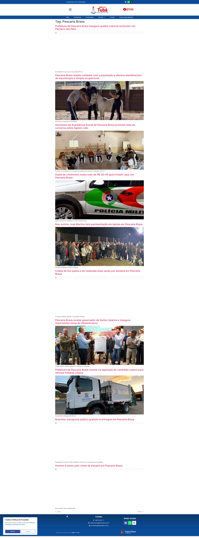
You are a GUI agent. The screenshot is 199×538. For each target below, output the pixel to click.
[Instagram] (131, 2)
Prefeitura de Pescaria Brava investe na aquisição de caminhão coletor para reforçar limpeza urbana (99, 371)
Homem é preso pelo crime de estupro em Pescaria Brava (88, 465)
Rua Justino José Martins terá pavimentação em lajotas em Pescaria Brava (98, 224)
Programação (90, 17)
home (67, 17)
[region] (20, 526)
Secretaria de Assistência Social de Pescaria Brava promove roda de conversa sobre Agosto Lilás (95, 126)
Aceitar (28, 531)
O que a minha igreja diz (126, 17)
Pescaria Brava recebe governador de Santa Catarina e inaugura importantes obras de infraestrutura (92, 322)
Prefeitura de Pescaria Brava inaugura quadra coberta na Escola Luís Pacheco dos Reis (95, 28)
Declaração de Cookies (19, 524)
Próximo (140, 512)
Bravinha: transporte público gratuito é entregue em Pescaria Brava (94, 419)
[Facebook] (125, 2)
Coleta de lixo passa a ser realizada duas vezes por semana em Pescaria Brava (97, 272)
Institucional (77, 17)
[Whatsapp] (128, 2)
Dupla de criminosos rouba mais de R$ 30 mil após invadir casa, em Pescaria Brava (94, 176)
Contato (112, 17)
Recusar (13, 531)
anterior (58, 512)
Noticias (100, 17)
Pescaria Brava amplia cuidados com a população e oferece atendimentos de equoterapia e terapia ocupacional (98, 77)
